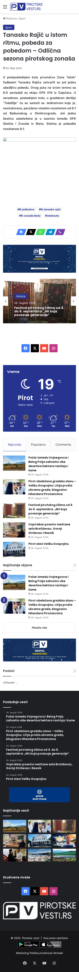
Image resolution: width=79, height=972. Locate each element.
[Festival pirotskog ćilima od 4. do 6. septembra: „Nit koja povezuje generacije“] (14, 510)
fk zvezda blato (31, 215)
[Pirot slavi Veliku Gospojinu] (14, 549)
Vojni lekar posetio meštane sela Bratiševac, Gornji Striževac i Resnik (49, 528)
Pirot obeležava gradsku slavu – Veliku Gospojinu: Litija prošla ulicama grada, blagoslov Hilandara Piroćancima (52, 487)
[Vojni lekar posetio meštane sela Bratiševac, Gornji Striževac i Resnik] (14, 530)
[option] (39, 301)
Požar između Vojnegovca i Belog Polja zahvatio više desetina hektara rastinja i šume (48, 464)
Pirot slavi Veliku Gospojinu (48, 544)
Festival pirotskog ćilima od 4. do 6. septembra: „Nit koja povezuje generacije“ (39, 311)
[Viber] (59, 232)
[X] (30, 232)
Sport (22, 18)
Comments (63, 444)
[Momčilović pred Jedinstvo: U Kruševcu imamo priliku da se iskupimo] (64, 840)
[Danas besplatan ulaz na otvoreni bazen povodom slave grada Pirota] (39, 855)
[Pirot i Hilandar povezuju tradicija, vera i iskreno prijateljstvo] (14, 855)
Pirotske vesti (30, 938)
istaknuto (53, 215)
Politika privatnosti (41, 953)
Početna (11, 18)
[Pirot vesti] (26, 7)
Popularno (38, 444)
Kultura (20, 296)
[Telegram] (49, 232)
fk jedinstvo (26, 209)
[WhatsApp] (39, 232)
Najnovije (14, 444)
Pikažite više (39, 627)
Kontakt (58, 953)
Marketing (23, 953)
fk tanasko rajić (51, 209)
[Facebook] (20, 232)
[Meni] (5, 8)
